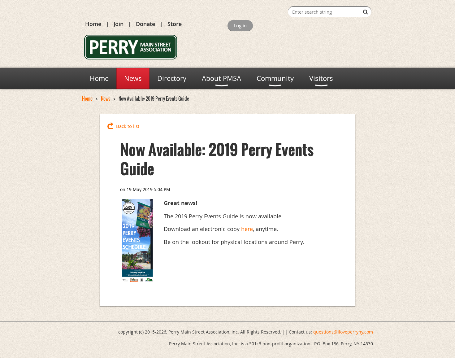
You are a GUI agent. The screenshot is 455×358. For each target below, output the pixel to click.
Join (119, 24)
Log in (240, 25)
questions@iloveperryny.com (343, 332)
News (105, 98)
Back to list (127, 126)
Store (174, 24)
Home (93, 24)
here (247, 229)
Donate (145, 24)
